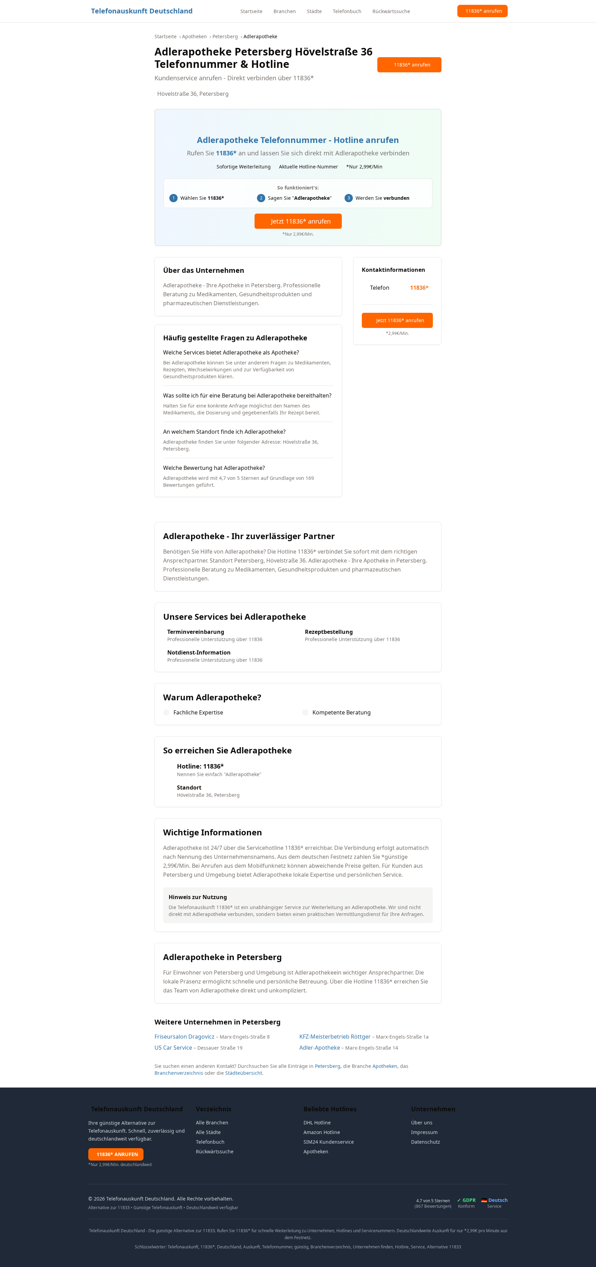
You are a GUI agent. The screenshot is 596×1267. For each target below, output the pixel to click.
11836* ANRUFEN (117, 1154)
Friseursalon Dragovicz (185, 1036)
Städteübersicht (243, 1073)
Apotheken (194, 36)
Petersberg (225, 36)
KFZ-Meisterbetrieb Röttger (335, 1036)
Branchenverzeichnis (179, 1073)
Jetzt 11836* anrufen (301, 221)
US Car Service (173, 1047)
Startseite (166, 36)
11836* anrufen (412, 64)
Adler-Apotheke (319, 1047)
